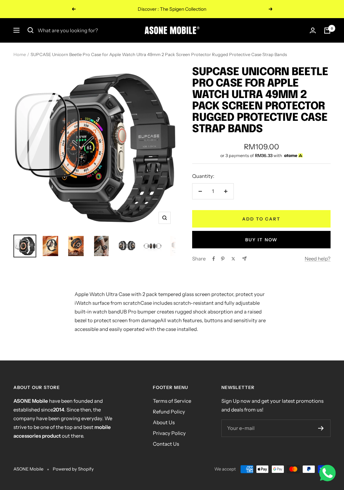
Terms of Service (172, 401)
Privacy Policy (169, 433)
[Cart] (327, 31)
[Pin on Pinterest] (222, 258)
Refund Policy (169, 411)
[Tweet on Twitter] (233, 258)
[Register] (321, 428)
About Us (164, 422)
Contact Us (166, 444)
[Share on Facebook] (213, 258)
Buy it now (261, 239)
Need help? (318, 258)
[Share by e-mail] (244, 258)
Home (19, 54)
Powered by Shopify (73, 469)
